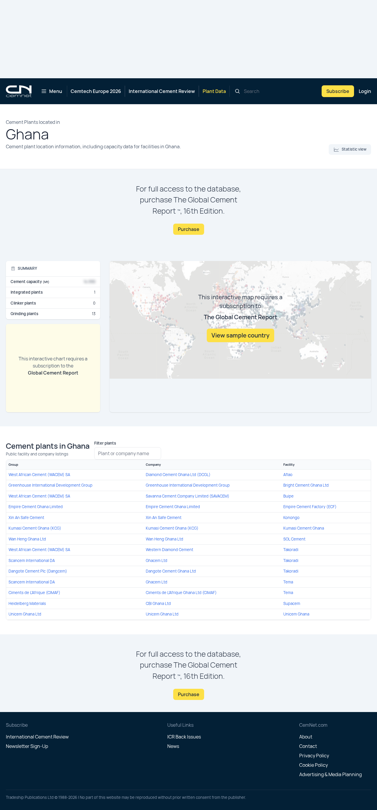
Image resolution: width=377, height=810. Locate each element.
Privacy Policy (314, 755)
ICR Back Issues (184, 737)
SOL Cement (294, 539)
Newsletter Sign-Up (27, 746)
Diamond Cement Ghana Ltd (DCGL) (178, 474)
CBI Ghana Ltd (158, 603)
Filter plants (105, 443)
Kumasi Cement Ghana (303, 528)
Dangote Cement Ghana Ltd (171, 571)
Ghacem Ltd (156, 560)
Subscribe (337, 91)
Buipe (288, 496)
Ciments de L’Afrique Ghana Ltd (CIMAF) (181, 592)
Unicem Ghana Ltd (25, 614)
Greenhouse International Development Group (50, 485)
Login (365, 91)
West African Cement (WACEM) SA (39, 474)
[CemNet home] (19, 91)
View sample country (240, 335)
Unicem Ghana (296, 614)
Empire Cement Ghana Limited (36, 506)
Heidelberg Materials (27, 603)
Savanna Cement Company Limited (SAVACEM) (187, 496)
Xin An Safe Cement (26, 517)
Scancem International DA (32, 560)
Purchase (188, 229)
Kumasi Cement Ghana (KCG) (35, 528)
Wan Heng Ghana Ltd (27, 539)
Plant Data (214, 91)
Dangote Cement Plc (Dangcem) (38, 571)
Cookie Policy (313, 765)
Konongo (291, 517)
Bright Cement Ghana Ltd (306, 485)
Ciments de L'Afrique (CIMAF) (34, 592)
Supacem (291, 603)
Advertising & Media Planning (330, 774)
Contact (308, 746)
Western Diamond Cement (169, 549)
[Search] (237, 91)
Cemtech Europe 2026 (96, 91)
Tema (288, 582)
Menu (55, 91)
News (173, 746)
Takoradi (290, 549)
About (305, 737)
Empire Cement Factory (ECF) (310, 506)
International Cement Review (162, 91)
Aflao (287, 474)
